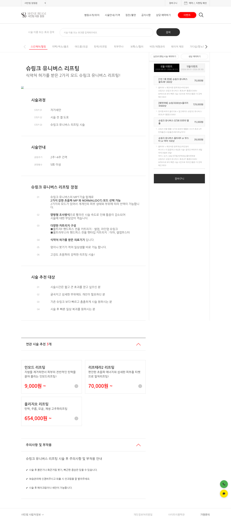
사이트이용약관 (176, 514)
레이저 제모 (177, 46)
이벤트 (187, 15)
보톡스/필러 (136, 46)
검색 (168, 32)
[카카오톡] (224, 493)
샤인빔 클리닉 (37, 15)
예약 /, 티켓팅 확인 (198, 3)
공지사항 (146, 15)
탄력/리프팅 (100, 46)
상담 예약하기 (163, 15)
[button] (206, 47)
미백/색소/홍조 (60, 46)
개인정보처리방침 (143, 514)
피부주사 (118, 46)
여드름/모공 (81, 46)
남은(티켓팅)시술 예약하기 (164, 57)
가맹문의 (205, 514)
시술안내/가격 (112, 15)
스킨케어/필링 (38, 46)
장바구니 (173, 3)
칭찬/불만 (130, 15)
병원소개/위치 (91, 15)
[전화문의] (224, 484)
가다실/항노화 (197, 46)
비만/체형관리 (157, 46)
